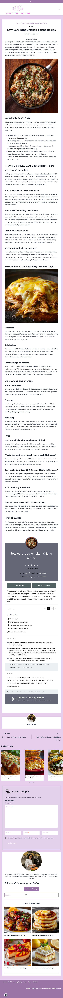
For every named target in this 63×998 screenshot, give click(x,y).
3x (55, 608)
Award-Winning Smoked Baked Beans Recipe (48, 737)
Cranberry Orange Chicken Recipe (14, 935)
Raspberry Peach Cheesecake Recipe (15, 968)
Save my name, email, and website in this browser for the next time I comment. (30, 838)
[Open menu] (59, 9)
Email (26, 833)
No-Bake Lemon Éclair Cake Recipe (43, 968)
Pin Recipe (20, 585)
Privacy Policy (17, 982)
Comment (9, 807)
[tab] (28, 782)
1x (48, 608)
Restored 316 (57, 988)
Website (45, 833)
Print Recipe (45, 585)
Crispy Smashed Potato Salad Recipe (14, 735)
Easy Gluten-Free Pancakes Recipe (42, 935)
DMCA (10, 982)
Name (8, 833)
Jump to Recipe (31, 39)
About (4, 982)
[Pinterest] (30, 1)
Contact (35, 982)
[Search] (25, 895)
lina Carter (28, 34)
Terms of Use (27, 982)
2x (51, 608)
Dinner (31, 26)
